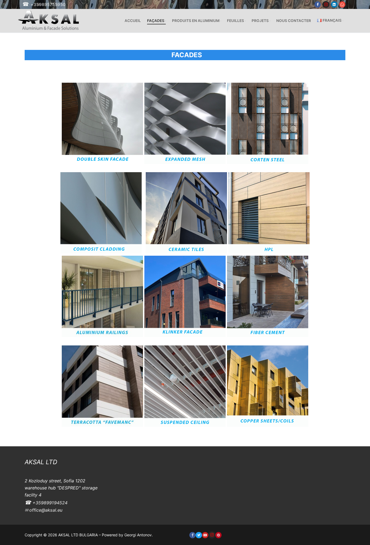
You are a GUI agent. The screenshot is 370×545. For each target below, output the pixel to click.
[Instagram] (325, 4)
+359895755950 (48, 4)
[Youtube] (205, 535)
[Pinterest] (218, 535)
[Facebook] (317, 4)
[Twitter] (199, 535)
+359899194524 (50, 502)
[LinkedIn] (334, 4)
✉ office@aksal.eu (44, 510)
